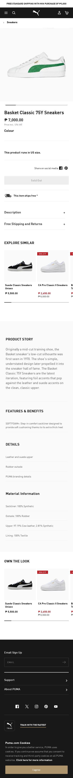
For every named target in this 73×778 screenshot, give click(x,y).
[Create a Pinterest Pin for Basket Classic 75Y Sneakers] (66, 168)
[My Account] (59, 12)
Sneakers (12, 22)
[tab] (10, 105)
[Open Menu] (7, 12)
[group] (20, 271)
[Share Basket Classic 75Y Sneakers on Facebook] (60, 168)
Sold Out (36, 180)
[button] (7, 12)
